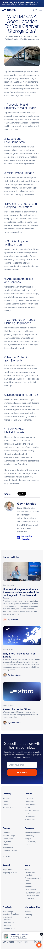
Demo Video (29, 816)
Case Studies (30, 804)
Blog (26, 870)
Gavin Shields (14, 36)
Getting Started (12, 39)
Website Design (9, 836)
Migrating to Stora (10, 873)
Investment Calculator (7, 918)
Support (6, 853)
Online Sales (8, 839)
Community (29, 836)
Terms (25, 942)
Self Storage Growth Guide (33, 879)
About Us (6, 798)
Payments (7, 842)
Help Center (7, 870)
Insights (28, 839)
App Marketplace (31, 810)
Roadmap (29, 798)
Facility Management (29, 39)
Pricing (27, 807)
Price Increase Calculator (8, 924)
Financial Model (9, 928)
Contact (6, 801)
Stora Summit (30, 890)
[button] (39, 945)
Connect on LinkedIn (27, 538)
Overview (6, 833)
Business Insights (10, 850)
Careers (6, 804)
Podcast (28, 884)
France (28, 912)
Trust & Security (9, 807)
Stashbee (14, 619)
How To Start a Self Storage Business (32, 894)
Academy (28, 887)
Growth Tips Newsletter (30, 874)
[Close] (41, 934)
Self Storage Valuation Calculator (11, 913)
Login (27, 813)
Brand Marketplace (32, 833)
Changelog (29, 801)
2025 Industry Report (30, 843)
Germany (28, 915)
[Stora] (8, 942)
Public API (7, 856)
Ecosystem (29, 898)
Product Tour (30, 819)
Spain (27, 918)
